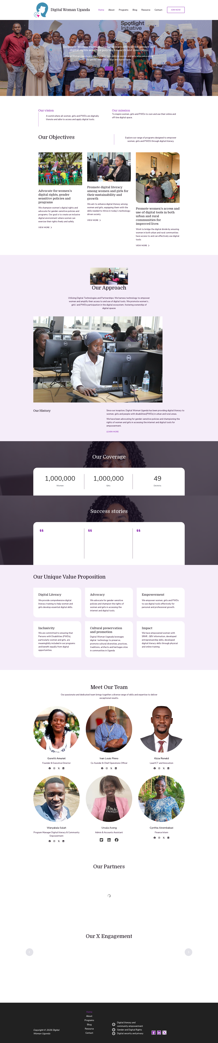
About (111, 9)
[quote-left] (42, 530)
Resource (145, 9)
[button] (176, 10)
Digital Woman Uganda (70, 10)
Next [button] (188, 952)
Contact (158, 9)
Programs (123, 9)
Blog (135, 9)
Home (101, 9)
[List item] (50, 768)
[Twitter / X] (164, 1033)
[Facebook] (154, 1033)
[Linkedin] (159, 1033)
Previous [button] (29, 952)
